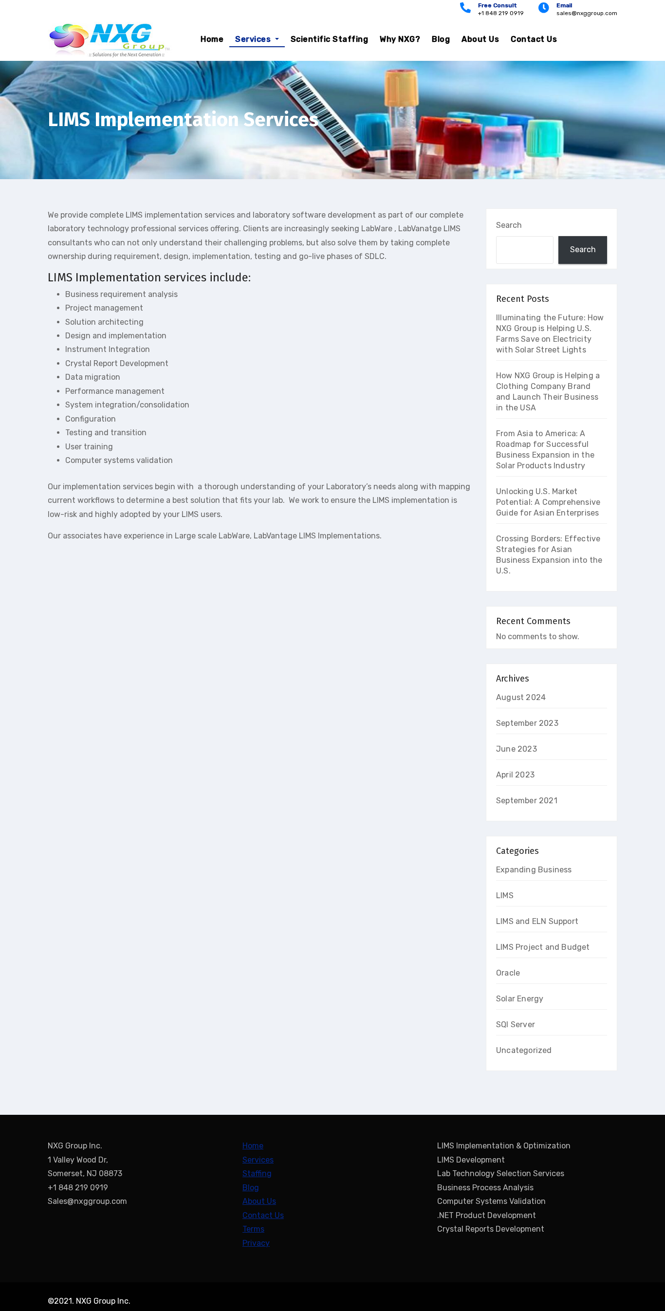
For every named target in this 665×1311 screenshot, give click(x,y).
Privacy (256, 1243)
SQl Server (515, 1024)
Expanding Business (534, 869)
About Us (480, 39)
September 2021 (526, 800)
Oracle (508, 973)
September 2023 (527, 723)
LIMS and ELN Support (537, 921)
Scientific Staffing (330, 39)
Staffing (257, 1173)
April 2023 (515, 774)
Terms (253, 1229)
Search (509, 225)
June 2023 (516, 749)
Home (212, 39)
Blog (441, 39)
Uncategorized (524, 1050)
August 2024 (521, 697)
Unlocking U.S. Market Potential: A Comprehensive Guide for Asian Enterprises (548, 502)
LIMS (505, 895)
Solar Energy (519, 998)
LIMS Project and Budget (543, 947)
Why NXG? (400, 39)
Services (254, 39)
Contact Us (534, 39)
